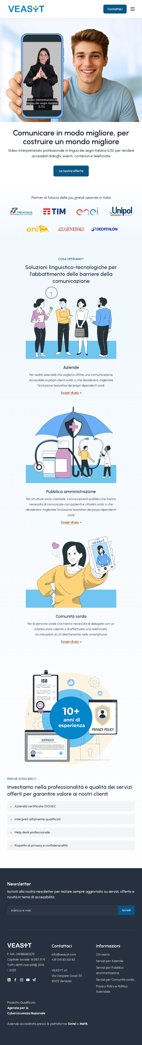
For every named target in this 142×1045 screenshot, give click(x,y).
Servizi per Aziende (109, 961)
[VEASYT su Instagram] (21, 980)
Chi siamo (103, 954)
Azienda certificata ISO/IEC (35, 806)
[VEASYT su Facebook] (15, 980)
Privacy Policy (105, 986)
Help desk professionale (32, 832)
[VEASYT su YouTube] (28, 980)
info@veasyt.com (64, 954)
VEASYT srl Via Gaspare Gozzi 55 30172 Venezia (67, 975)
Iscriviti (126, 910)
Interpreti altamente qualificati (37, 819)
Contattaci (115, 9)
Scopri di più (70, 393)
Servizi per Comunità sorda (115, 979)
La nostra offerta (71, 171)
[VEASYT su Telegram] (34, 980)
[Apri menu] (132, 9)
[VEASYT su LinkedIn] (9, 980)
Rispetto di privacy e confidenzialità (41, 845)
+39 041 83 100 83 (63, 959)
